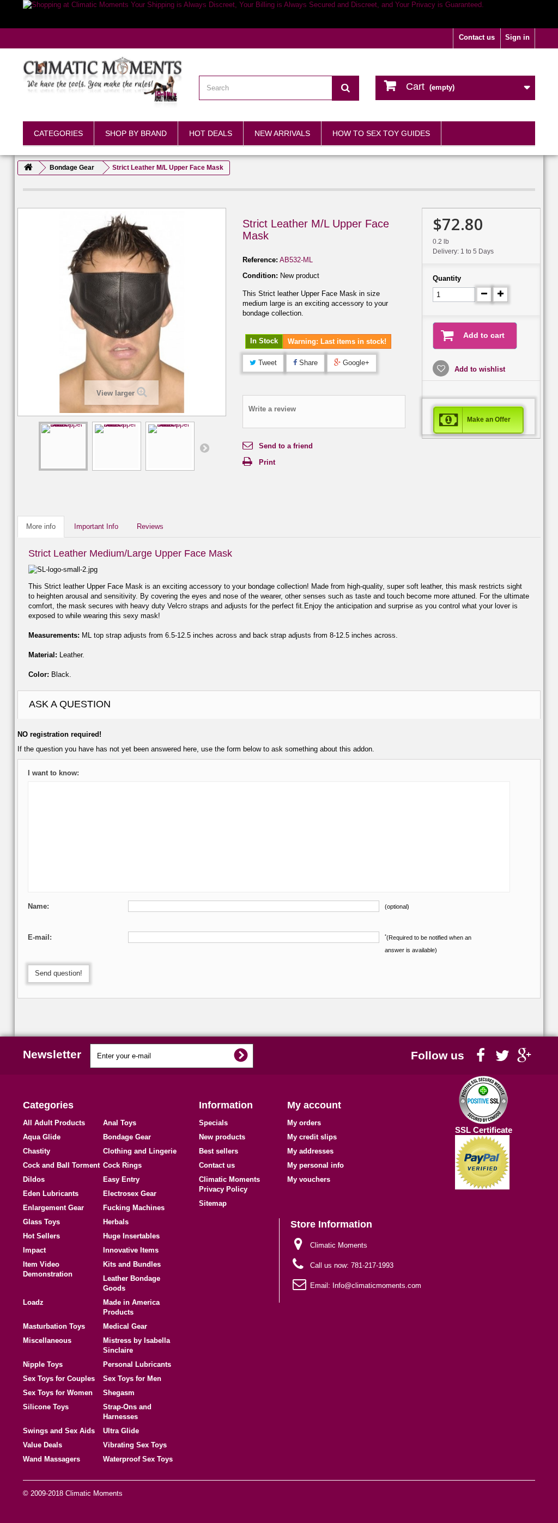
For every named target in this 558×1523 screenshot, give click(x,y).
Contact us (477, 37)
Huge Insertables (131, 1236)
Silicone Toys (46, 1407)
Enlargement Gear (53, 1208)
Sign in (517, 37)
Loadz (33, 1302)
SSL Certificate (483, 1129)
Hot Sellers (41, 1236)
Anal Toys (119, 1123)
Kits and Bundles (132, 1264)
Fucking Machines (134, 1208)
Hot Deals (210, 133)
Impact (34, 1250)
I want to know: (53, 773)
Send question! (58, 973)
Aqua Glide (41, 1137)
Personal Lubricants (137, 1364)
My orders (304, 1123)
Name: (38, 906)
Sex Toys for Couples (59, 1378)
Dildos (34, 1179)
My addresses (310, 1151)
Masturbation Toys (54, 1326)
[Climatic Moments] (103, 82)
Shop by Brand (136, 133)
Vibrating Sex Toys (135, 1445)
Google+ (355, 363)
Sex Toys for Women (58, 1393)
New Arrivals (282, 133)
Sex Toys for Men (132, 1378)
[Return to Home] (28, 168)
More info (41, 526)
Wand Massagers (51, 1459)
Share (307, 363)
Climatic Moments (94, 1493)
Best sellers (218, 1151)
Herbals (116, 1222)
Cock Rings (122, 1165)
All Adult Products (54, 1123)
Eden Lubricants (50, 1193)
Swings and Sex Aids (59, 1431)
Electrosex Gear (129, 1193)
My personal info (315, 1165)
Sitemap (213, 1203)
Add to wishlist (478, 369)
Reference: (260, 260)
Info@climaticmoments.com (376, 1285)
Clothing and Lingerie (140, 1151)
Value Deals (42, 1445)
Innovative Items (131, 1250)
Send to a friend (286, 446)
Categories (58, 133)
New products (222, 1137)
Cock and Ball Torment (61, 1165)
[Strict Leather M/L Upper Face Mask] (63, 446)
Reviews (150, 526)
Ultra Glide (121, 1431)
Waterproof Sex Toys (138, 1459)
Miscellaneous (47, 1340)
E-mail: (40, 937)
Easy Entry (121, 1179)
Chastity (36, 1151)
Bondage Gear (127, 1137)
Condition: (260, 276)
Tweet (266, 363)
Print (267, 462)
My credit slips (312, 1137)
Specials (213, 1123)
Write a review (272, 409)
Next (204, 447)
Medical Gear (125, 1326)
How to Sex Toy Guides (381, 133)
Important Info (96, 526)
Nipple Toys (43, 1364)
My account (314, 1105)
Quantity (447, 278)
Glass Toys (41, 1222)
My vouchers (308, 1179)
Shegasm (119, 1393)
